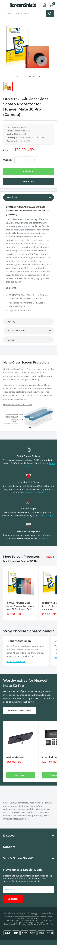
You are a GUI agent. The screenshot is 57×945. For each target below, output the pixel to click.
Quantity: (8, 159)
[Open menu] (4, 5)
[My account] (44, 5)
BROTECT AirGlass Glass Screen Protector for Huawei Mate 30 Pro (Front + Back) (20, 605)
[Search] (50, 13)
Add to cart (28, 171)
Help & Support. (47, 515)
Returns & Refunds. (34, 492)
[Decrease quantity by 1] (18, 159)
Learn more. (44, 538)
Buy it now (28, 181)
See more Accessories (19, 710)
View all (50, 556)
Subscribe (13, 898)
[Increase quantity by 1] (34, 159)
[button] (28, 197)
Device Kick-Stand (15, 757)
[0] (51, 5)
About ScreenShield (15, 661)
